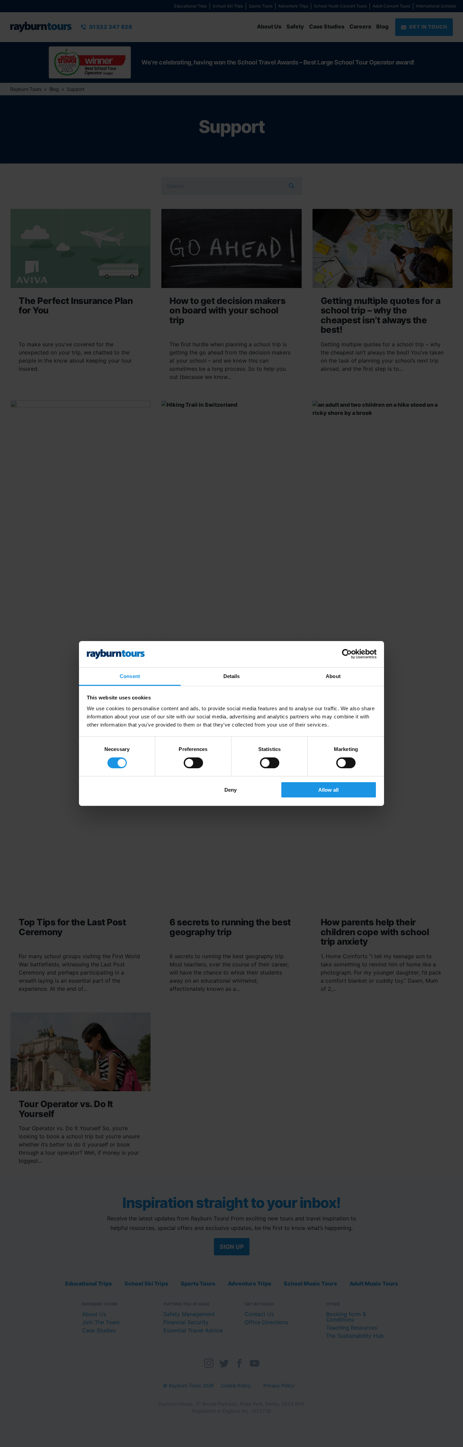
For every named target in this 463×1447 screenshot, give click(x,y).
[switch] (193, 762)
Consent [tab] (130, 676)
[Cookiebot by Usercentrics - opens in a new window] (347, 654)
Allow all (328, 790)
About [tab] (333, 676)
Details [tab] (231, 676)
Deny (230, 790)
